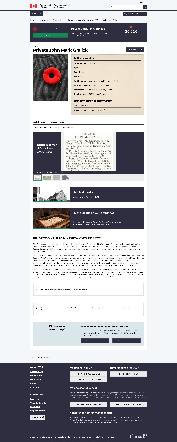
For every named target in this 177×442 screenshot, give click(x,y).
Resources (35, 387)
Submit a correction (126, 341)
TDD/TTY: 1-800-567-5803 (128, 404)
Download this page (100, 224)
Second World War (81, 197)
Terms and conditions (92, 437)
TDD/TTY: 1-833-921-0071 (88, 380)
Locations (35, 407)
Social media (46, 437)
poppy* (106, 33)
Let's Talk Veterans (128, 374)
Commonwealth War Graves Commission (72, 290)
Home (32, 20)
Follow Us (38, 418)
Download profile (135, 50)
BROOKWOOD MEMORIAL (85, 106)
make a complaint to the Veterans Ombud (103, 422)
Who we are (36, 376)
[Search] (145, 7)
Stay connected (37, 410)
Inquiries (34, 399)
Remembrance (44, 20)
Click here (124, 308)
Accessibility (36, 372)
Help (32, 437)
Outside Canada (38, 403)
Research (34, 383)
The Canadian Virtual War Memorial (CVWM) (82, 20)
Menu (35, 13)
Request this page (81, 224)
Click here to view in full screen (50, 172)
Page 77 (76, 222)
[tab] (37, 177)
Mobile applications (67, 437)
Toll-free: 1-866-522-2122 (88, 374)
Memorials (57, 20)
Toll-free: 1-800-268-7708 (88, 404)
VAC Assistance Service (82, 393)
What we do (36, 379)
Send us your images (95, 341)
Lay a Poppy (51, 35)
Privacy (112, 437)
